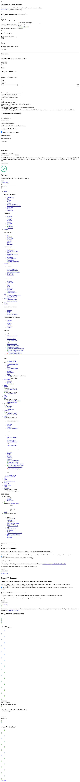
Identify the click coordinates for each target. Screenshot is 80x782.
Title (2, 85)
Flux (8, 199)
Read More (3, 701)
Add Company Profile (13, 523)
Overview (9, 310)
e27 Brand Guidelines (12, 368)
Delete (15, 97)
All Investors (11, 291)
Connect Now (4, 571)
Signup (6, 493)
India (8, 235)
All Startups (11, 260)
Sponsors (9, 324)
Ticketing (9, 327)
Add (7, 97)
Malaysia (9, 217)
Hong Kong (10, 244)
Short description (5, 93)
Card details (3, 141)
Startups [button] (6, 229)
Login (2, 493)
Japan (8, 286)
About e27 (9, 371)
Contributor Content (12, 413)
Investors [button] (6, 263)
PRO (5, 398)
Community (10, 210)
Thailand (9, 219)
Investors (6, 391)
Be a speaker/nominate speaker (16, 348)
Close (2, 54)
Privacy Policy (10, 372)
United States (10, 238)
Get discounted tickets (13, 345)
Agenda (9, 311)
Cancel (2, 97)
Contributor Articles (12, 299)
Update (10, 97)
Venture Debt (10, 273)
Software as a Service (12, 251)
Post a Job (10, 530)
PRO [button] (5, 294)
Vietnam (9, 222)
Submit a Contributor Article (15, 533)
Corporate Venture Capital (13, 272)
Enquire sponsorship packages (15, 350)
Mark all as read (15, 503)
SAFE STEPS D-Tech (12, 364)
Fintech (9, 203)
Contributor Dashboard (14, 535)
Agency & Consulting (12, 254)
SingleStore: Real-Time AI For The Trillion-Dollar (14, 710)
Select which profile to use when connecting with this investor (16, 557)
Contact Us (9, 375)
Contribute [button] (6, 298)
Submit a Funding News (14, 534)
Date (2, 79)
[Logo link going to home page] (5, 182)
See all (5, 512)
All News (10, 226)
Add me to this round (23, 26)
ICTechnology (10, 250)
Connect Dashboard (12, 296)
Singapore (9, 216)
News (5, 385)
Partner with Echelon (13, 347)
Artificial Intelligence (12, 204)
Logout (10, 537)
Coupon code (7, 153)
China (8, 285)
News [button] (5, 191)
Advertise (10, 228)
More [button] (5, 362)
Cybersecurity (10, 197)
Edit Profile (9, 520)
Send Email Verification (15, 9)
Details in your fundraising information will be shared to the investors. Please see (34, 564)
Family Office (10, 275)
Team (8, 369)
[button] (6, 304)
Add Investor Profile (13, 526)
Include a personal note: (7, 561)
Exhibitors (9, 326)
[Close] (1, 1)
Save (6, 54)
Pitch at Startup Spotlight (15, 353)
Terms (8, 374)
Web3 (8, 201)
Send (2, 38)
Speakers (9, 312)
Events (8, 367)
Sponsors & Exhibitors (12, 314)
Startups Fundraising (13, 261)
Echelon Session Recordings (14, 295)
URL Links (3, 94)
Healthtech (9, 208)
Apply (17, 155)
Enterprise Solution (11, 258)
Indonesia (9, 220)
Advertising (10, 257)
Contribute (6, 410)
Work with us (10, 383)
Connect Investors (12, 292)
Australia (9, 242)
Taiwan (9, 224)
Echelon (9, 200)
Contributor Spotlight (12, 301)
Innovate (9, 382)
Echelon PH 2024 (11, 361)
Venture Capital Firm (12, 269)
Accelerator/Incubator (12, 270)
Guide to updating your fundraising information (54, 564)
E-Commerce (10, 253)
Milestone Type (4, 77)
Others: (3, 589)
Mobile (8, 255)
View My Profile (11, 519)
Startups (6, 386)
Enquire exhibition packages (15, 351)
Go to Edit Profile (5, 9)
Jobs (8, 365)
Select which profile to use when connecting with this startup (16, 586)
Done (2, 181)
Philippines (9, 223)
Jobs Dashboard (12, 528)
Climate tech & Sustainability (14, 206)
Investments (10, 207)
